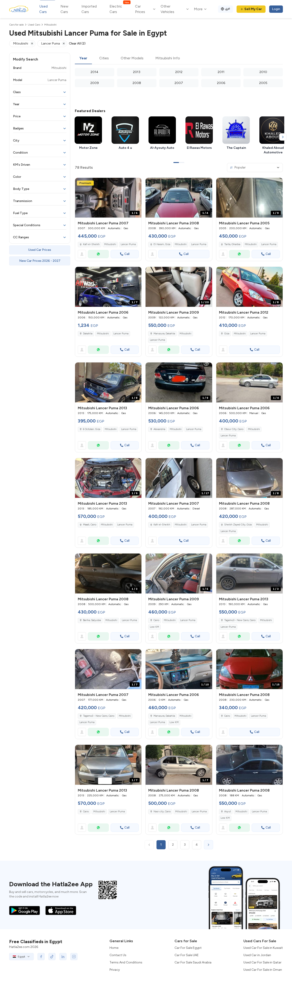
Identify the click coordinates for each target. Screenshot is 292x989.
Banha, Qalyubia (92, 620)
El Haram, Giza (162, 244)
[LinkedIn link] (63, 956)
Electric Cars (119, 9)
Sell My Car (253, 9)
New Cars (64, 9)
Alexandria (159, 429)
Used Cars (43, 9)
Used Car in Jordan (257, 955)
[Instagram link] (74, 956)
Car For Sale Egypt (188, 948)
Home (114, 948)
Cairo (156, 620)
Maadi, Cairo (89, 524)
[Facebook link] (41, 956)
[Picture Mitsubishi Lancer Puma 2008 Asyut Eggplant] (249, 765)
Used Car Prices (39, 250)
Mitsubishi (110, 244)
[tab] (83, 58)
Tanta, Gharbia (232, 244)
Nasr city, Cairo (162, 811)
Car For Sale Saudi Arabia (193, 962)
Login (276, 9)
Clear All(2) (77, 43)
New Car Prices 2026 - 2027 (39, 261)
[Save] (136, 183)
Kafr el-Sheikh (91, 244)
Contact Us (118, 955)
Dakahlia (87, 333)
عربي (227, 8)
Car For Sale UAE (187, 955)
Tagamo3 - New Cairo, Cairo (240, 620)
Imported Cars (89, 9)
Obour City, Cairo (233, 429)
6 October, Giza (91, 429)
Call (127, 254)
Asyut (227, 811)
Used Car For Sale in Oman (262, 970)
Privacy (115, 970)
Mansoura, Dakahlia (164, 333)
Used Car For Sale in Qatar (262, 962)
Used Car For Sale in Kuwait (263, 948)
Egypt (21, 956)
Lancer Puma (128, 244)
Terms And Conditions (126, 962)
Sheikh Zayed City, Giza (238, 524)
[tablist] (179, 58)
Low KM (154, 626)
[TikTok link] (52, 956)
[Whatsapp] (98, 254)
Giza (226, 333)
